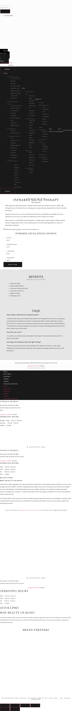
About (5, 371)
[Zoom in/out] (35, 705)
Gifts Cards (7, 374)
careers (6, 379)
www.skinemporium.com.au (30, 510)
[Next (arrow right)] (15, 709)
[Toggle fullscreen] (25, 705)
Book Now (7, 376)
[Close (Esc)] (5, 705)
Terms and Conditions (11, 384)
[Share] (15, 705)
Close (7, 191)
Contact (6, 381)
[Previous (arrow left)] (5, 709)
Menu (7, 69)
